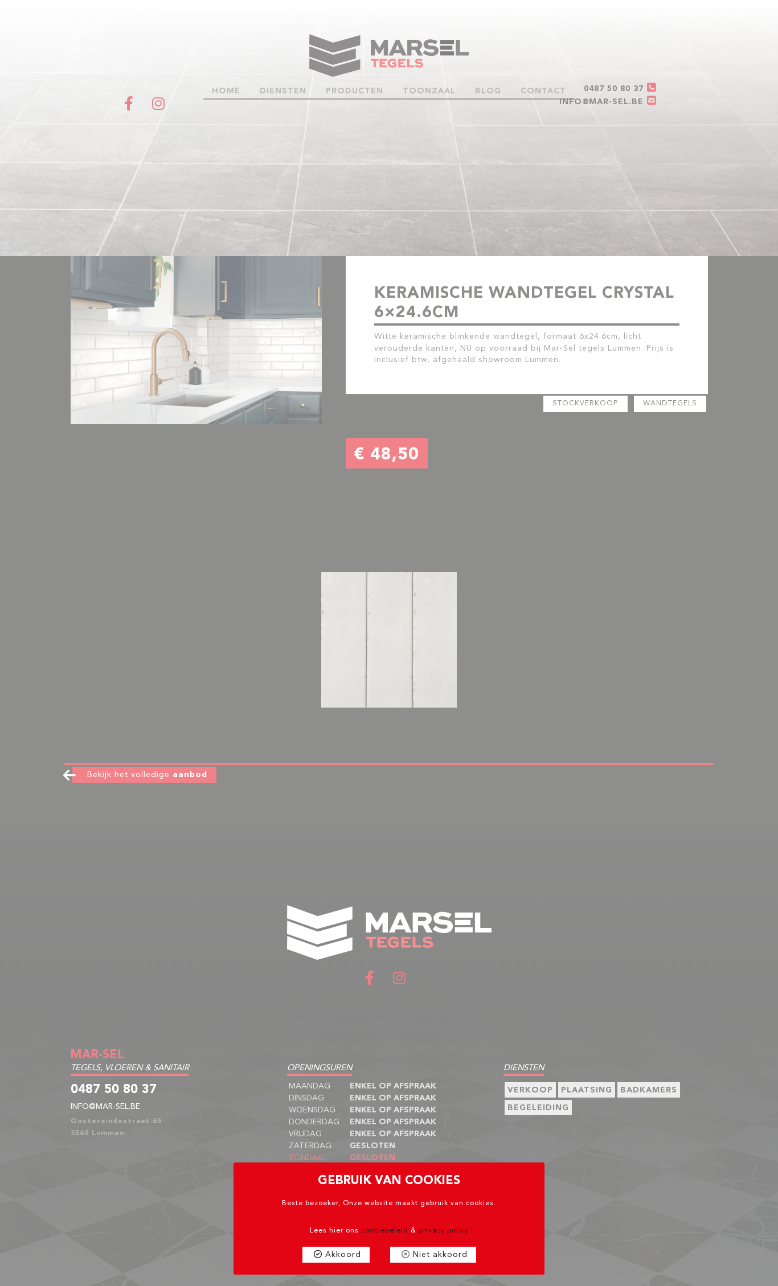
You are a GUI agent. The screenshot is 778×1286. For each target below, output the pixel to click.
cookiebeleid (384, 1230)
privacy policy (444, 1230)
